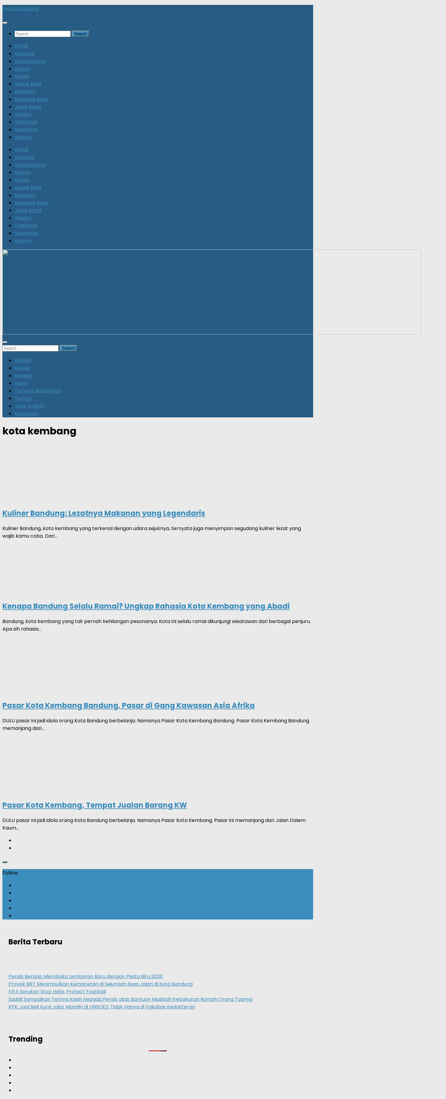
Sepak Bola (28, 83)
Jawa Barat (28, 106)
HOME (22, 46)
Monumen (27, 413)
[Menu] (4, 23)
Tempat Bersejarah (38, 390)
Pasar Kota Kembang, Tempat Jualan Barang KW (94, 805)
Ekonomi (25, 91)
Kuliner (23, 368)
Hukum (23, 68)
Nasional (25, 53)
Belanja (23, 375)
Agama (23, 137)
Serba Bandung (20, 8)
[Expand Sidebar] (4, 862)
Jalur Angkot (30, 405)
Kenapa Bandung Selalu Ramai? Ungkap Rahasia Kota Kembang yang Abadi (146, 606)
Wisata (23, 114)
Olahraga (26, 121)
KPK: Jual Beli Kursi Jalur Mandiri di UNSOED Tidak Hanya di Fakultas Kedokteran (101, 1006)
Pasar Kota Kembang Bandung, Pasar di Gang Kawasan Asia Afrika (128, 705)
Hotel (21, 383)
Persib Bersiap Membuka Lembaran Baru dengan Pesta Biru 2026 (85, 976)
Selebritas (27, 129)
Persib (22, 76)
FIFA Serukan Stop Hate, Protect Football (57, 991)
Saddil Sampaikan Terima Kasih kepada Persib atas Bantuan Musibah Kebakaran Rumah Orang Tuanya (130, 999)
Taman (23, 398)
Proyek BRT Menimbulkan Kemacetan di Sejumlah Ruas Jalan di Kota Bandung (100, 984)
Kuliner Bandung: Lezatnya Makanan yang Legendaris (103, 513)
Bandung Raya (32, 99)
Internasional (30, 61)
